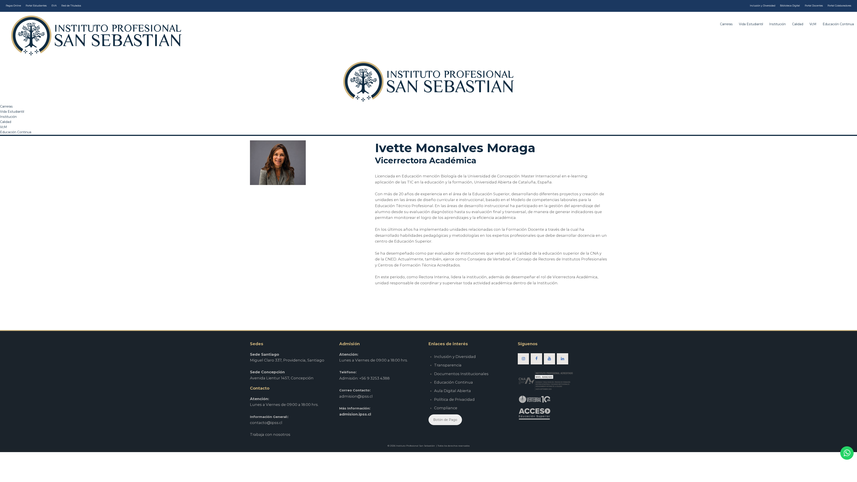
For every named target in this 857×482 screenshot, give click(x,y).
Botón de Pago (445, 420)
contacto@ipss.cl (266, 422)
